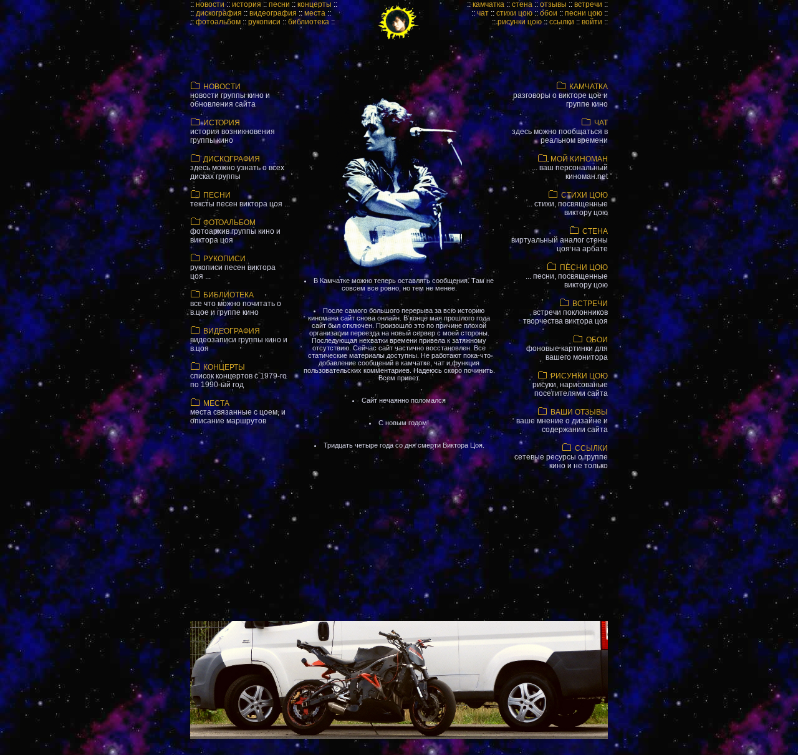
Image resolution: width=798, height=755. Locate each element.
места (314, 13)
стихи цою (514, 13)
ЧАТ (560, 131)
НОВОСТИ (230, 95)
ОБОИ (567, 348)
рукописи (264, 21)
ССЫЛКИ (561, 457)
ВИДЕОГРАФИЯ (238, 340)
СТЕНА (559, 240)
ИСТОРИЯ (232, 131)
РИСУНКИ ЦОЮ (570, 385)
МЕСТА (238, 412)
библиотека (308, 21)
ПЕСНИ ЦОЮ (567, 276)
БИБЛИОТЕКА (235, 304)
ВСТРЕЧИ (565, 312)
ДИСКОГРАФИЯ (237, 168)
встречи (588, 4)
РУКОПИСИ (233, 267)
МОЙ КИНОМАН (570, 168)
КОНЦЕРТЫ (238, 376)
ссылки (561, 21)
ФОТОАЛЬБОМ (235, 231)
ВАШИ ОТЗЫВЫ (562, 421)
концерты (314, 4)
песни (279, 4)
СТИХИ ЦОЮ (567, 204)
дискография (219, 13)
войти (592, 21)
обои (548, 13)
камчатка (488, 4)
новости (210, 4)
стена (522, 4)
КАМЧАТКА (560, 95)
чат (483, 13)
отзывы (553, 4)
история (246, 4)
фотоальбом (218, 21)
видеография (273, 13)
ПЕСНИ (240, 199)
